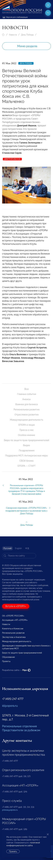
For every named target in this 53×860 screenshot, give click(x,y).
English (18, 548)
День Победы (27, 35)
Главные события (26, 394)
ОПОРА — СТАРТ (27, 466)
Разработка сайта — (14, 670)
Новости (13, 35)
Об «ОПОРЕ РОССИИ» (13, 616)
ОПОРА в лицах (26, 425)
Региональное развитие (27, 409)
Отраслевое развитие (27, 414)
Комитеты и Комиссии (12, 628)
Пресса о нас (26, 430)
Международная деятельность (26, 419)
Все (26, 389)
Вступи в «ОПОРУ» (15, 606)
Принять (13, 851)
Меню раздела (27, 46)
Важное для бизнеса (26, 404)
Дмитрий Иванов (12, 159)
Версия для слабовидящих (17, 17)
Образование (8, 657)
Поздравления (26, 450)
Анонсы (26, 399)
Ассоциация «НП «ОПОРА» (15, 620)
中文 (27, 548)
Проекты (6, 661)
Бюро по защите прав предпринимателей (26, 440)
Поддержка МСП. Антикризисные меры (26, 455)
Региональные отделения (19, 726)
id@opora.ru (10, 705)
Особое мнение (26, 435)
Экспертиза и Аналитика (14, 637)
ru (48, 13)
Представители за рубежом (21, 730)
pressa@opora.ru (10, 810)
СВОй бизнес (26, 460)
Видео (26, 445)
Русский (7, 548)
